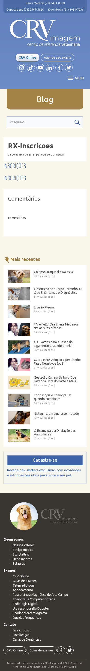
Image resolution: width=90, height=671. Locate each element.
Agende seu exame (57, 57)
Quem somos (13, 539)
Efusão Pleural (44, 307)
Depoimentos (22, 559)
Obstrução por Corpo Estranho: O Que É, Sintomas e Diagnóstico (58, 290)
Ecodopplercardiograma (30, 613)
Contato (9, 624)
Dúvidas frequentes (27, 617)
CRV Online (27, 57)
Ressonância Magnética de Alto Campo (40, 594)
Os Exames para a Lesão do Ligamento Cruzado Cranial (53, 343)
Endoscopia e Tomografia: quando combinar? (52, 397)
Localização (21, 635)
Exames (9, 570)
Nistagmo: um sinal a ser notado (56, 413)
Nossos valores (24, 545)
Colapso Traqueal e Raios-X (53, 272)
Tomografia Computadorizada (34, 599)
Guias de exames (25, 581)
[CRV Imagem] (45, 33)
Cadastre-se (45, 460)
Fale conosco (22, 630)
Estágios (19, 563)
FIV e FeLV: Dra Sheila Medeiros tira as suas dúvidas (56, 326)
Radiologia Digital (25, 604)
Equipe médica (23, 550)
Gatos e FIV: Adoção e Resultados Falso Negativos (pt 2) (57, 361)
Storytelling (21, 554)
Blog (45, 99)
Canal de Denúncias (27, 639)
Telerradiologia (23, 585)
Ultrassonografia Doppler (31, 608)
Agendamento (23, 590)
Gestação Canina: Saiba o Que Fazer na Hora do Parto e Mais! (55, 379)
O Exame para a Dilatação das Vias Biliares (55, 432)
